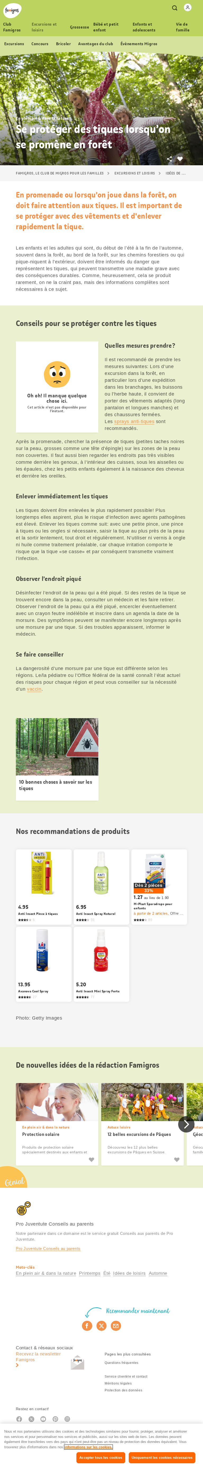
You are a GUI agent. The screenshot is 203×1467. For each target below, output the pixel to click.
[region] (101, 1445)
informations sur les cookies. (88, 1447)
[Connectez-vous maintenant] (188, 7)
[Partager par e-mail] (116, 1326)
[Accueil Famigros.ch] (12, 10)
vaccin (34, 689)
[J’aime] (92, 1160)
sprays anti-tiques (134, 421)
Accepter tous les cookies (100, 1458)
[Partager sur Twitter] (101, 1326)
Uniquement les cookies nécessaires (162, 1458)
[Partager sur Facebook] (87, 1326)
